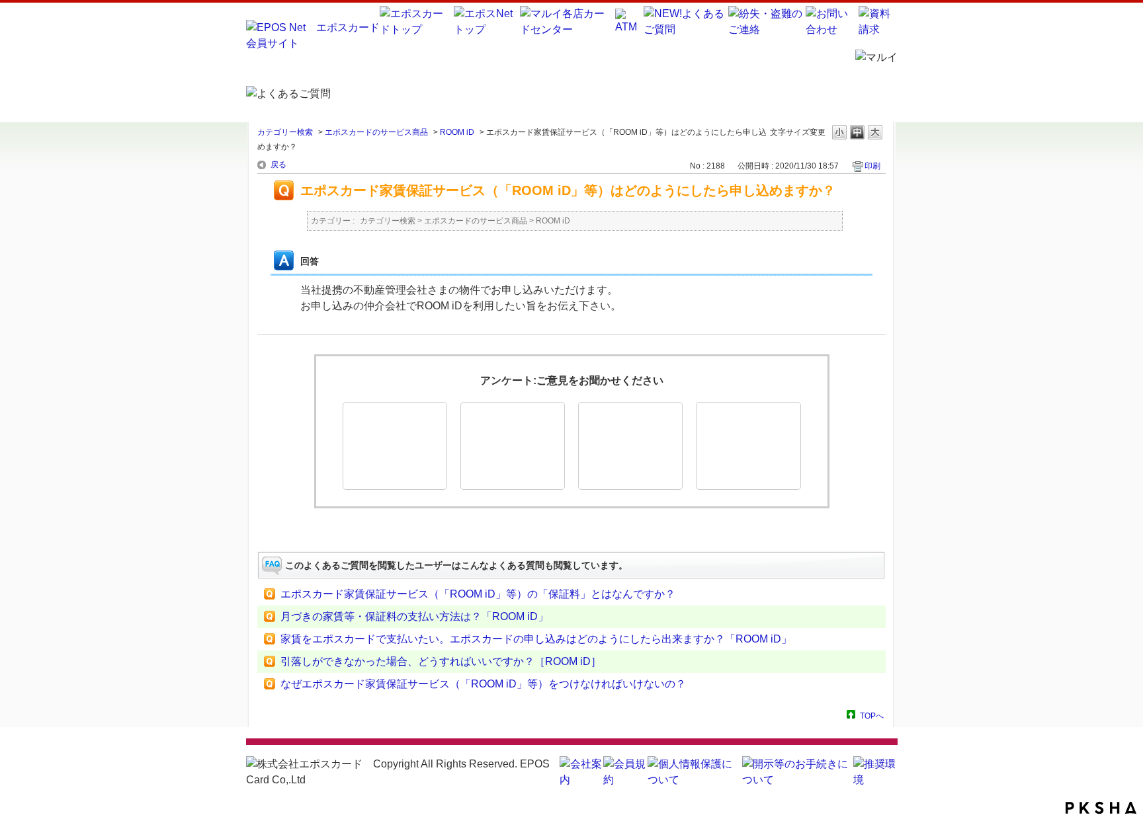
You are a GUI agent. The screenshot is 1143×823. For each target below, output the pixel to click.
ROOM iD (457, 132)
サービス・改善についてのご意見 (748, 446)
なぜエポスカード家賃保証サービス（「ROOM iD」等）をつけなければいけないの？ (483, 683)
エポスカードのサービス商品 (376, 132)
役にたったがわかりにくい (512, 446)
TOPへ (872, 715)
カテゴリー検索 (285, 132)
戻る (278, 164)
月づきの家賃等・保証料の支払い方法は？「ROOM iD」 (414, 616)
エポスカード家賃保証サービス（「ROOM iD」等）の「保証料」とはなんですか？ (477, 594)
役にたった (395, 446)
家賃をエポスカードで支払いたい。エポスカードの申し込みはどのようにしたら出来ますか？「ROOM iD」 (536, 639)
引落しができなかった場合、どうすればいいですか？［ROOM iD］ (440, 661)
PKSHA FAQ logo (1101, 807)
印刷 (872, 166)
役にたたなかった (630, 446)
